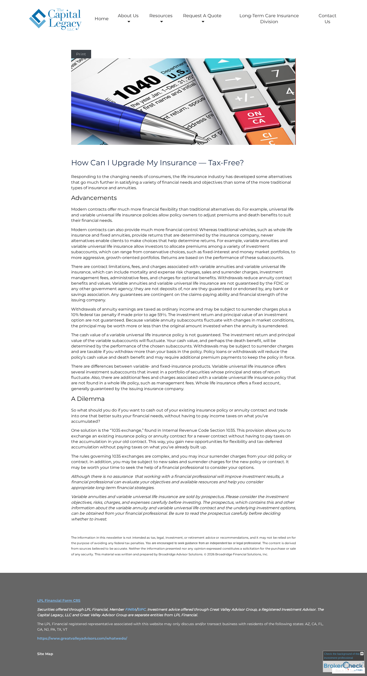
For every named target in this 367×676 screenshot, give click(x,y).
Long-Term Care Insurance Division (269, 18)
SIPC (141, 609)
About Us (128, 15)
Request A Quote (202, 15)
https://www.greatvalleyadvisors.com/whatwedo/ (82, 638)
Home (102, 18)
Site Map (45, 654)
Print (81, 54)
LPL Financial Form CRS (58, 600)
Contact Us (327, 18)
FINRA (130, 609)
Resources (161, 15)
